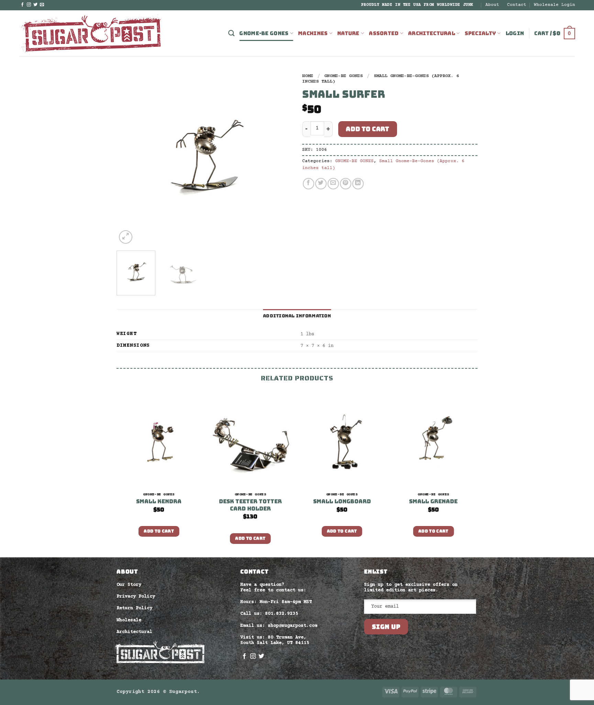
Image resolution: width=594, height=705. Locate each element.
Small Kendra (159, 501)
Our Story (129, 585)
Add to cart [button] (159, 531)
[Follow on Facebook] (22, 4)
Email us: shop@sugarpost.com (278, 626)
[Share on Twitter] (321, 183)
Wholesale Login (554, 4)
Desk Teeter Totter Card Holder (250, 505)
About (492, 4)
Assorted (383, 33)
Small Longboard (342, 501)
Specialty (480, 33)
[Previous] (128, 157)
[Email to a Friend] (333, 183)
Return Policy (134, 608)
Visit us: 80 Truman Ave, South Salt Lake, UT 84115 (274, 640)
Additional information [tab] (297, 316)
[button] (515, 33)
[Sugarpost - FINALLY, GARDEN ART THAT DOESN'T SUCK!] (91, 33)
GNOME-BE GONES (263, 33)
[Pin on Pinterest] (345, 183)
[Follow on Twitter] (35, 4)
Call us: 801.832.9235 (269, 614)
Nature (348, 33)
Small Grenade (433, 501)
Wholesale (129, 620)
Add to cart (367, 129)
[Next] (280, 157)
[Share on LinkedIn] (358, 183)
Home (307, 76)
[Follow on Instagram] (29, 4)
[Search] (231, 33)
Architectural (431, 33)
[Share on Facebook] (308, 183)
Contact (516, 4)
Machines (313, 33)
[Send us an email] (42, 4)
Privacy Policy (136, 596)
